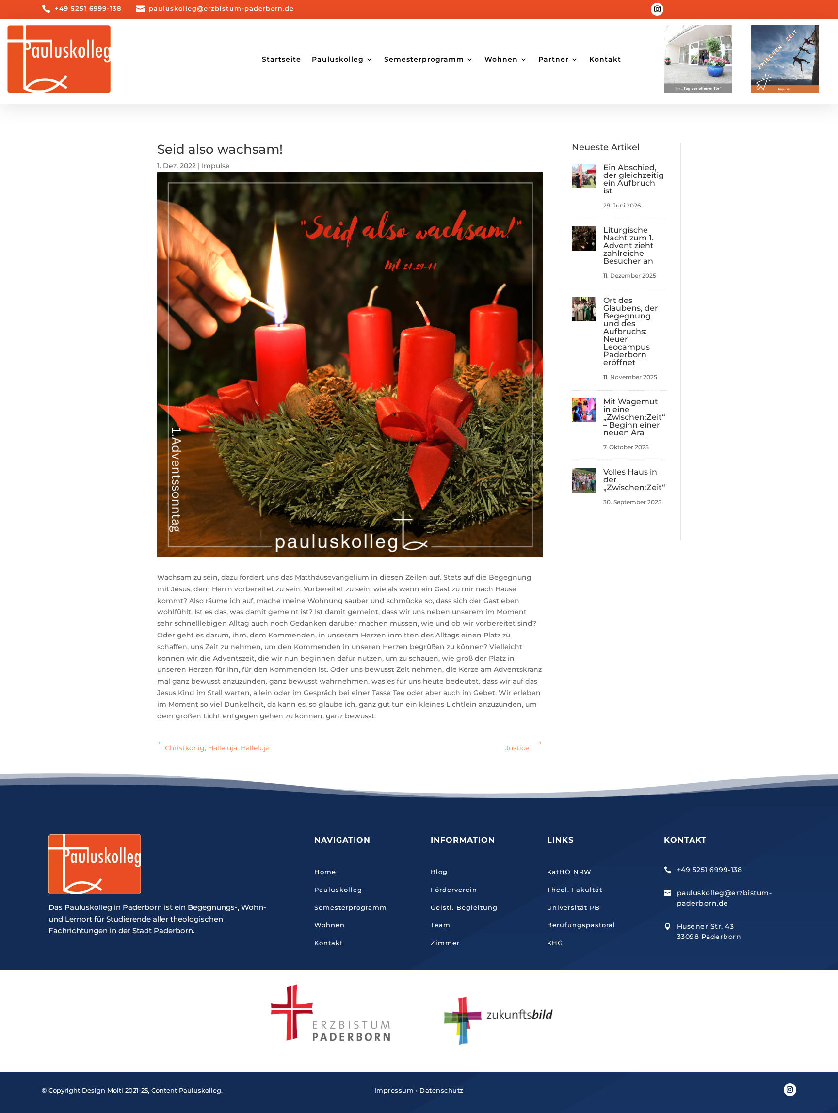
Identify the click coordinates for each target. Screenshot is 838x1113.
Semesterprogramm (350, 907)
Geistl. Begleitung (464, 907)
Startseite (281, 59)
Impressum (394, 1090)
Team (441, 925)
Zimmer (445, 943)
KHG (555, 943)
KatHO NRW (569, 871)
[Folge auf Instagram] (657, 9)
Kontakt (605, 59)
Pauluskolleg (338, 889)
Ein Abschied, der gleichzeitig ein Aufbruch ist (633, 179)
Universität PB (573, 907)
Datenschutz (441, 1090)
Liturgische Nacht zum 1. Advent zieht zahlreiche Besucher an (628, 245)
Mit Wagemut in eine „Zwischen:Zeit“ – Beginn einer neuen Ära (634, 417)
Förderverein (454, 889)
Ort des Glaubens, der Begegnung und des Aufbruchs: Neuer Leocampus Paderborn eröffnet (630, 331)
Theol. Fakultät (574, 889)
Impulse (216, 165)
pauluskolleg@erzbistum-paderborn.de (221, 8)
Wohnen (329, 925)
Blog (439, 871)
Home (325, 871)
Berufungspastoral (581, 925)
